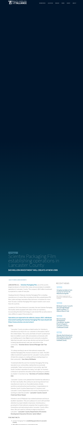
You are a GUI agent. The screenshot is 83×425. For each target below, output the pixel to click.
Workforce (42, 3)
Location (50, 3)
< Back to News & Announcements (17, 279)
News (63, 3)
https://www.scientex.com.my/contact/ (21, 322)
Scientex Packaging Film (29, 285)
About (74, 3)
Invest (68, 3)
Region (57, 3)
